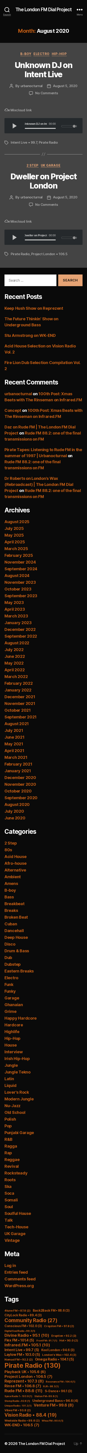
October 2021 (17, 710)
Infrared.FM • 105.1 (27, 1344)
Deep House (16, 937)
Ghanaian (13, 1004)
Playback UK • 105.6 (25, 1372)
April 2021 (14, 750)
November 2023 (20, 582)
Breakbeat (14, 903)
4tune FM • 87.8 (17, 1310)
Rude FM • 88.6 (23, 1390)
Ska (8, 1186)
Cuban (10, 924)
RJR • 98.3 (51, 1386)
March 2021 (15, 757)
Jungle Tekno (17, 1072)
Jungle (11, 1065)
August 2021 (16, 723)
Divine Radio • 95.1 (26, 1335)
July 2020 (14, 811)
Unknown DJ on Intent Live (43, 69)
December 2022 (20, 629)
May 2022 (14, 663)
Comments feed (20, 1279)
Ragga (10, 1146)
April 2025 (14, 542)
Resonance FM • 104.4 (60, 1381)
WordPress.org (19, 1285)
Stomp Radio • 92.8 (17, 1401)
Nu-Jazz (12, 1105)
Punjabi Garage (19, 1132)
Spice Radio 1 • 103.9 (18, 1396)
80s (8, 849)
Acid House (15, 856)
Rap (8, 1152)
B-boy (25, 54)
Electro (41, 54)
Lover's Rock (16, 1092)
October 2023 (17, 589)
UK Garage (51, 165)
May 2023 (14, 602)
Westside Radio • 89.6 (21, 1420)
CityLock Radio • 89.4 (22, 1315)
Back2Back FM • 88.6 (51, 1310)
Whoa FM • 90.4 (52, 1420)
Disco (9, 944)
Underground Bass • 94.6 (55, 1401)
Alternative (15, 870)
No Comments (46, 93)
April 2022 (14, 669)
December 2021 (19, 696)
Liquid (10, 1085)
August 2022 (16, 643)
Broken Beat (16, 917)
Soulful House (17, 1213)
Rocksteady (15, 1173)
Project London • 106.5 (49, 254)
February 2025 (18, 555)
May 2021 (13, 744)
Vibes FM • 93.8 (17, 1410)
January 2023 (18, 622)
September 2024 (20, 568)
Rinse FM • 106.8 (22, 1386)
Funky (10, 991)
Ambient (12, 876)
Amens (11, 883)
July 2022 (14, 649)
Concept (12, 410)
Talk (8, 1220)
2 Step (33, 165)
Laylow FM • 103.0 (22, 1354)
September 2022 (20, 636)
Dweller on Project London (43, 181)
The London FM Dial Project (43, 9)
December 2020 (20, 777)
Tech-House (16, 1227)
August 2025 (16, 521)
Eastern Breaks (19, 971)
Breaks (11, 910)
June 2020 (14, 818)
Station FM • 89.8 (46, 1396)
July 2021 (13, 730)
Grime (10, 1011)
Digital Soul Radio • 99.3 (19, 1331)
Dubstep (12, 964)
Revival (11, 1166)
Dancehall (14, 930)
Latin (9, 1078)
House (10, 1045)
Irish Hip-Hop (17, 1058)
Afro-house (15, 863)
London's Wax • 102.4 (59, 1354)
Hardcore (13, 1025)
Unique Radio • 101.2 (18, 1405)
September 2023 (20, 595)
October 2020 (18, 791)
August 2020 (17, 804)
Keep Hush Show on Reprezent (33, 308)
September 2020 (20, 797)
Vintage (12, 1240)
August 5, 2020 (65, 86)
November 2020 (20, 784)
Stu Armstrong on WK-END (30, 335)
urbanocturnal (32, 86)
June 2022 (14, 656)
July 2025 (14, 528)
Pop (8, 1126)
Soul (8, 1206)
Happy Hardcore (20, 1018)
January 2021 (17, 770)
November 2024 (20, 562)
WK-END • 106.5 (21, 1425)
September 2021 (20, 717)
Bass (9, 897)
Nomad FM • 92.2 (18, 1359)
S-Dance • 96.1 (58, 1391)
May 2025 (14, 535)
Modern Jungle (19, 1099)
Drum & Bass (16, 950)
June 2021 (14, 737)
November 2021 (19, 703)
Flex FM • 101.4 (19, 1340)
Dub (8, 957)
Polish (10, 1119)
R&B (8, 1139)
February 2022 (18, 683)
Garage (11, 998)
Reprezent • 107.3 (24, 1381)
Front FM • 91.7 (46, 1340)
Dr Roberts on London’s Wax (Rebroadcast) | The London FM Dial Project (38, 484)
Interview (13, 1051)
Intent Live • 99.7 (24, 142)
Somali (11, 1200)
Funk (8, 984)
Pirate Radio (48, 142)
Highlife (11, 1031)
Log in (10, 1265)
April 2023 (14, 609)
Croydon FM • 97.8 (59, 1326)
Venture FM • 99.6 (53, 1405)
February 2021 (18, 764)
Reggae (11, 1159)
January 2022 (17, 690)
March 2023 (16, 616)
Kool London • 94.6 (58, 1350)
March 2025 (16, 548)
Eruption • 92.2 (63, 1335)
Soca (9, 1193)
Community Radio (31, 1320)
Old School (14, 1112)
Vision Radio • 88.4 (30, 1415)
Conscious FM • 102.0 (23, 1326)
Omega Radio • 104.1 (54, 1359)
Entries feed (16, 1272)
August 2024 (16, 575)
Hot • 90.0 (68, 1340)
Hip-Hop (59, 54)
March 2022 (16, 676)
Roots (10, 1179)
